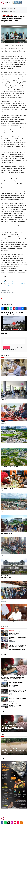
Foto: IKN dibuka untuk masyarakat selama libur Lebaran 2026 (13, 576)
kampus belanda (6, 301)
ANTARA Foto (18, 868)
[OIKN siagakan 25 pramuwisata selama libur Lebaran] (14, 434)
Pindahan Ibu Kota (6, 15)
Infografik (11, 630)
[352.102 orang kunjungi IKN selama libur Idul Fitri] (14, 590)
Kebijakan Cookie (19, 859)
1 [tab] (10, 733)
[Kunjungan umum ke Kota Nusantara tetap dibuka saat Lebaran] (14, 523)
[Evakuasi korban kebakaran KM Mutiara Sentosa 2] (4, 632)
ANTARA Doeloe (5, 856)
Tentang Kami (18, 861)
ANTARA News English (21, 847)
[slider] (5, 329)
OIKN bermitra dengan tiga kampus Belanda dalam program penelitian (13, 10)
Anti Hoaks (4, 849)
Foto (10, 643)
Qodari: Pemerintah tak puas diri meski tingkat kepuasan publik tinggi (14, 621)
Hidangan (17, 831)
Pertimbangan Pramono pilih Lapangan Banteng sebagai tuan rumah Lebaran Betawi (17, 698)
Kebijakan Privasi (19, 856)
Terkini (3, 827)
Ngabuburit (18, 829)
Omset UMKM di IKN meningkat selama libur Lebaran (13, 398)
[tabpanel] (14, 723)
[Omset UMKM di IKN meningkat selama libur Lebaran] (14, 389)
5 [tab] (18, 733)
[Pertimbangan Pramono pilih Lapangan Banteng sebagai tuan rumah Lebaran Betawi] (4, 699)
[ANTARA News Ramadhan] (8, 818)
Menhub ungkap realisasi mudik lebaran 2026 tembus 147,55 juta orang (17, 692)
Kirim (6, 347)
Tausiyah (17, 839)
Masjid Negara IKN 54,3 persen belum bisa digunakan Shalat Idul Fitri (12, 510)
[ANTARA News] (6, 2)
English (17, 841)
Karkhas (3, 847)
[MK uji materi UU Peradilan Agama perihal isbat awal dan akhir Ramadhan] (4, 684)
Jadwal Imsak (18, 843)
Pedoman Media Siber (20, 864)
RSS (16, 866)
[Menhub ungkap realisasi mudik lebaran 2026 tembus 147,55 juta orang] (4, 691)
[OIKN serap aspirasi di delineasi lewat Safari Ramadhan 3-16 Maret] (14, 479)
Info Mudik (18, 834)
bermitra (17, 298)
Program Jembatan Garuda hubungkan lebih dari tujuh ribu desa (13, 750)
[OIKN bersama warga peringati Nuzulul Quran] (13, 545)
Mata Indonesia (5, 854)
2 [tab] (12, 733)
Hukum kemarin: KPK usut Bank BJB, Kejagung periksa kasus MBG (17, 639)
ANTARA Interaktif (6, 852)
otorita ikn (11, 298)
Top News (4, 654)
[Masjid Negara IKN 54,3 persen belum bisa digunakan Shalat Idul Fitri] (14, 501)
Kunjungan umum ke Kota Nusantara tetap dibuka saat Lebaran (13, 532)
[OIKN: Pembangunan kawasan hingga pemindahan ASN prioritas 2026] (14, 367)
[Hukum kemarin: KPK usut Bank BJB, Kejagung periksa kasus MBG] (4, 639)
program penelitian (17, 301)
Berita (11, 8)
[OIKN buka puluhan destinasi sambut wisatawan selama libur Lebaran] (14, 456)
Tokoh (16, 836)
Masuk (16, 849)
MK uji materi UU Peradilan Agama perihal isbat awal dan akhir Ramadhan (17, 684)
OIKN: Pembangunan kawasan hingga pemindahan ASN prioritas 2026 (11, 376)
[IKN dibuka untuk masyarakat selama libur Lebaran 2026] (14, 566)
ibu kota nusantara (7, 304)
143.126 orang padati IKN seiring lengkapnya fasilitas (13, 421)
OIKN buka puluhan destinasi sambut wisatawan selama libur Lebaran (11, 465)
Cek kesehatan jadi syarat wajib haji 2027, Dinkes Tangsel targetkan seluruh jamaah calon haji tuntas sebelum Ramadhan (12, 677)
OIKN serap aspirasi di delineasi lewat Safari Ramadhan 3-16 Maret (13, 487)
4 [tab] (16, 733)
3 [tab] (14, 733)
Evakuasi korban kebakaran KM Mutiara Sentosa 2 (13, 805)
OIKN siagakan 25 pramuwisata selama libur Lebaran (13, 443)
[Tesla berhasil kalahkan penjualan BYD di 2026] (4, 705)
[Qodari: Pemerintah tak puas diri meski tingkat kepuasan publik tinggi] (14, 612)
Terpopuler (4, 626)
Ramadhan (6, 8)
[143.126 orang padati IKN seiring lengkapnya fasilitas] (14, 412)
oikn (5, 298)
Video (10, 689)
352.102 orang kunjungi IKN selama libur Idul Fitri (13, 598)
